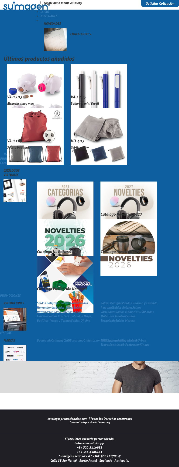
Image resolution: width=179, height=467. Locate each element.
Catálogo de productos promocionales (27, 12)
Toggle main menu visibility (62, 3)
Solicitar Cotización (160, 3)
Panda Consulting (100, 422)
